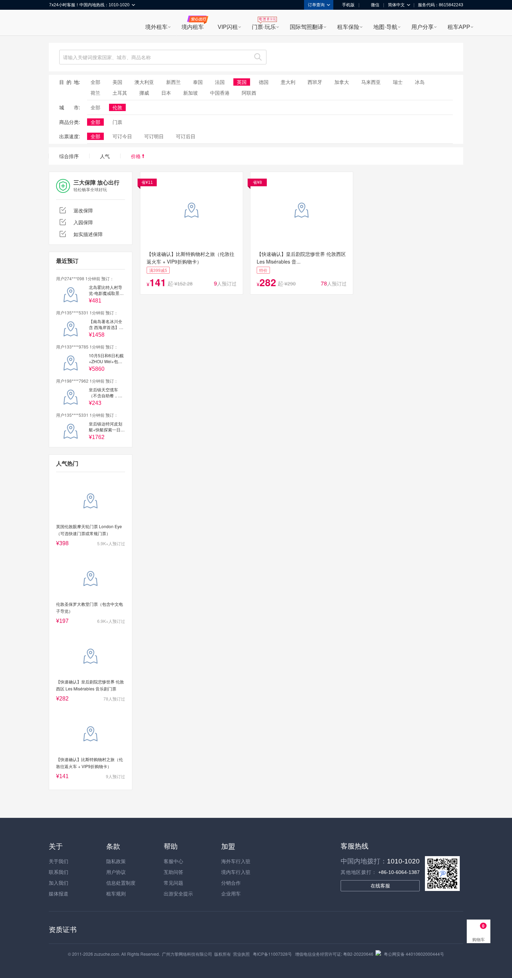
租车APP (459, 27)
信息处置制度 (120, 882)
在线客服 (380, 886)
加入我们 (58, 882)
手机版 (348, 4)
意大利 (288, 81)
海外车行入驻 (235, 861)
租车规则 (116, 893)
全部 (95, 81)
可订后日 (185, 136)
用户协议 (116, 871)
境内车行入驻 (235, 871)
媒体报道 (58, 893)
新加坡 (190, 92)
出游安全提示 (178, 893)
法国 (220, 81)
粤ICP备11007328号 (272, 954)
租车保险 (348, 27)
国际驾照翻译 (306, 27)
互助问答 (173, 871)
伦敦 (117, 107)
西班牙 (315, 81)
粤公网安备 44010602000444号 (414, 954)
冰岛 (420, 81)
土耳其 (120, 92)
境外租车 (156, 27)
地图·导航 (385, 27)
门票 (117, 121)
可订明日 (154, 136)
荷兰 (95, 92)
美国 (117, 81)
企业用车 (231, 893)
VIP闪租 (228, 27)
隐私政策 (116, 861)
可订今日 (122, 136)
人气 (105, 155)
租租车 (58, 23)
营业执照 (241, 954)
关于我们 (58, 861)
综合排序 (69, 155)
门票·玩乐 (264, 27)
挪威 (144, 92)
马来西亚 (371, 81)
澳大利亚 (144, 81)
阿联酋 (249, 92)
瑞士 (398, 81)
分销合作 (231, 882)
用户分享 (422, 27)
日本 (166, 92)
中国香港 (220, 92)
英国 (242, 81)
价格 (136, 155)
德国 (264, 81)
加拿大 (341, 81)
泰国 (198, 81)
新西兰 (173, 81)
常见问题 (173, 882)
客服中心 (173, 861)
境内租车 (192, 27)
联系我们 (58, 871)
